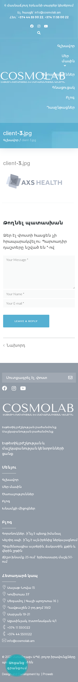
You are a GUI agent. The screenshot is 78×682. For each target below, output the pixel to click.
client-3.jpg (16, 163)
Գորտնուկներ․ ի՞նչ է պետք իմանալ (31, 533)
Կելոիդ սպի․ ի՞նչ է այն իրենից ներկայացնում (40, 540)
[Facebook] (31, 26)
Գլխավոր (11, 140)
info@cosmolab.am (48, 12)
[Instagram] (39, 26)
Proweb (48, 674)
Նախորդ (16, 345)
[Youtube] (46, 26)
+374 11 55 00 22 (57, 17)
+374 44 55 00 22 (30, 17)
